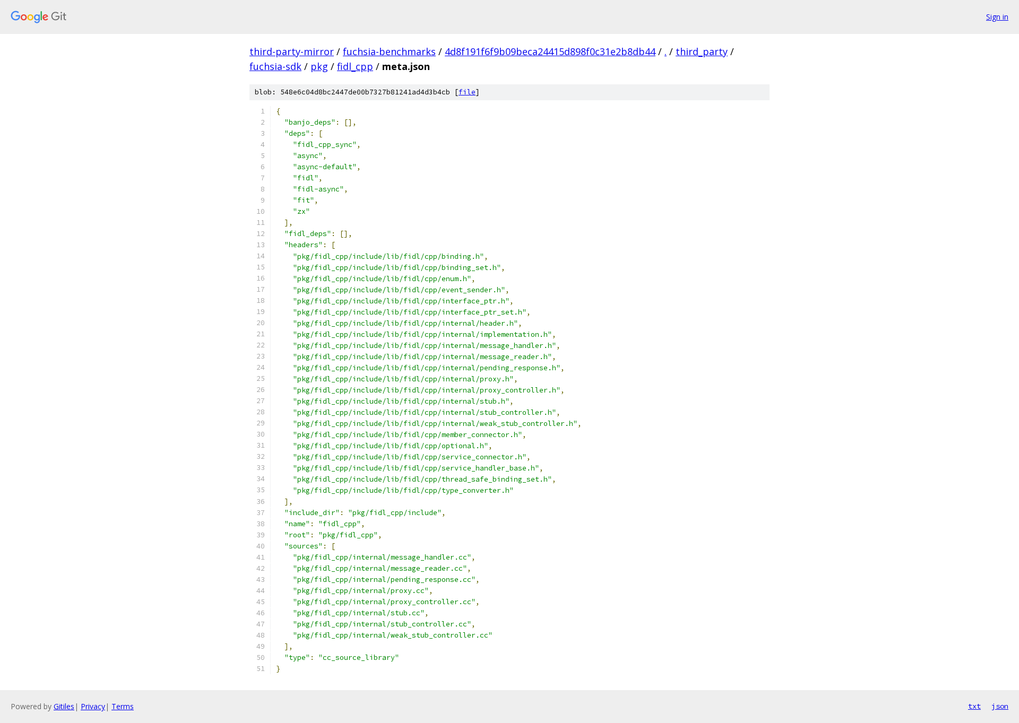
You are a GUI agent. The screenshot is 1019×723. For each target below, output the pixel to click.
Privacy (93, 706)
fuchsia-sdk (275, 66)
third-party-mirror (291, 51)
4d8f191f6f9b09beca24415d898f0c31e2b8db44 (550, 51)
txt (974, 706)
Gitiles (64, 706)
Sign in (997, 17)
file (467, 92)
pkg (319, 66)
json (999, 706)
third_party (702, 51)
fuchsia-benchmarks (389, 51)
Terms (122, 706)
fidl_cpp (355, 66)
